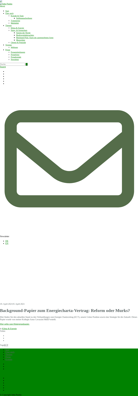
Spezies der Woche (23, 33)
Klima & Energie (17, 28)
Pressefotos (15, 55)
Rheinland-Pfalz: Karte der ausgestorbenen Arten (34, 38)
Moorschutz (20, 40)
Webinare (14, 47)
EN (6, 243)
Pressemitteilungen (18, 52)
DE (6, 241)
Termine (8, 45)
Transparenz (15, 21)
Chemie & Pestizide (18, 43)
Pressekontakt (16, 57)
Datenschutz (10, 369)
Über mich (9, 13)
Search (3, 67)
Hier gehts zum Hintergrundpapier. (15, 324)
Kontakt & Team (17, 16)
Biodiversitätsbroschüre (25, 35)
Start (7, 11)
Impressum (10, 366)
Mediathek (15, 23)
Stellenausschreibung (24, 18)
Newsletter (15, 60)
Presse (7, 50)
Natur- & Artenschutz (19, 30)
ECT (6, 345)
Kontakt (8, 359)
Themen (8, 26)
